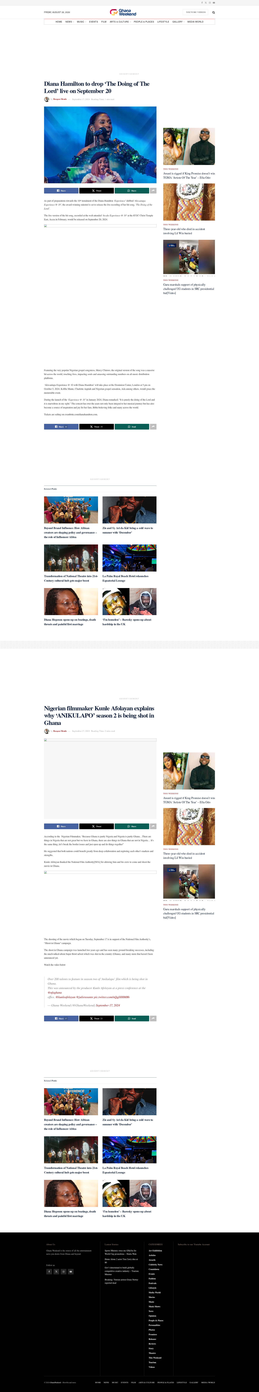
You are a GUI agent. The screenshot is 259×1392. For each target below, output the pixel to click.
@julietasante (84, 997)
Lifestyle (163, 21)
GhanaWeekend (55, 1382)
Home (59, 21)
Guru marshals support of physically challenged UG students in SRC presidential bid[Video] (188, 288)
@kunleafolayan (65, 997)
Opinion (152, 1315)
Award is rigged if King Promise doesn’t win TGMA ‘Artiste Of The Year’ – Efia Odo (189, 175)
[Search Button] (213, 12)
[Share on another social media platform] (153, 191)
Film (104, 21)
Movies (152, 1297)
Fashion (152, 1278)
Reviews (152, 1343)
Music (80, 21)
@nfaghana (55, 992)
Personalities (154, 1325)
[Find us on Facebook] (202, 2)
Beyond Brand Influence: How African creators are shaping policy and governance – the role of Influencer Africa (70, 532)
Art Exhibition (155, 1250)
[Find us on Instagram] (210, 2)
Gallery (178, 21)
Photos (152, 1329)
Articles (152, 1255)
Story (151, 1348)
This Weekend (170, 169)
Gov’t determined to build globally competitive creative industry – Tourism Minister (122, 1271)
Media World (195, 21)
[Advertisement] (129, 47)
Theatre (152, 1353)
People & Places (144, 21)
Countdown (154, 1269)
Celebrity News (155, 1264)
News (68, 21)
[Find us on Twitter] (206, 2)
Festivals (152, 1283)
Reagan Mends (60, 99)
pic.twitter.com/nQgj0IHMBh (112, 997)
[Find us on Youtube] (214, 2)
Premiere (153, 1334)
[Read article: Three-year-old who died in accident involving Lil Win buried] (189, 202)
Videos (152, 1367)
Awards (152, 1259)
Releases (152, 1339)
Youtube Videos (196, 12)
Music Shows (154, 1306)
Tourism (152, 1362)
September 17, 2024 (81, 99)
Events (93, 21)
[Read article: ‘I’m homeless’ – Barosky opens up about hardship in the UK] (129, 601)
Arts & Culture (119, 21)
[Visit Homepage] (126, 12)
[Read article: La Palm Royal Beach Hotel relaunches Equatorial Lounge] (129, 558)
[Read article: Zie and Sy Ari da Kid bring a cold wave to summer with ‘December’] (129, 509)
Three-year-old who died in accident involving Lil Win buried (184, 231)
